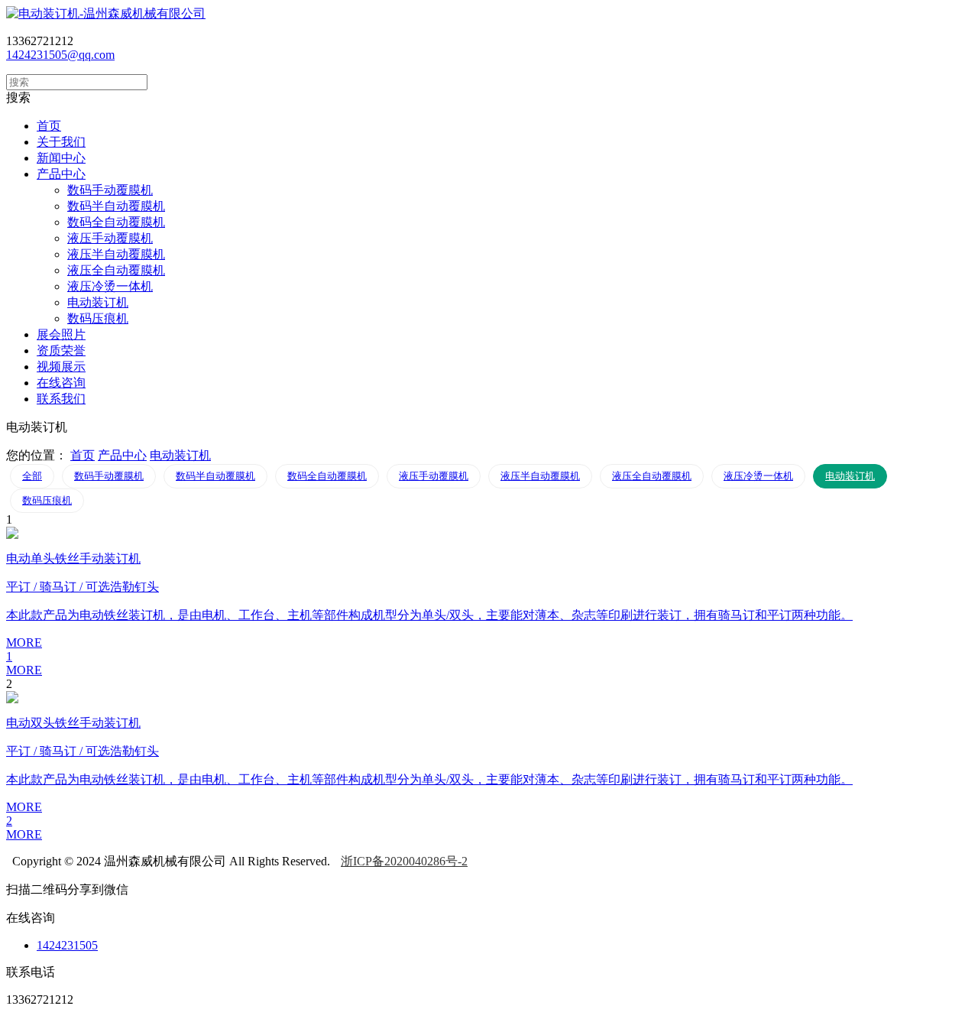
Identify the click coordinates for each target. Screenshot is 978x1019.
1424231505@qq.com (60, 54)
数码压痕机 (97, 318)
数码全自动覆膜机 (116, 222)
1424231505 (67, 945)
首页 (82, 455)
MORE (24, 670)
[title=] (106, 13)
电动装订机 (97, 302)
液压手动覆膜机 (110, 238)
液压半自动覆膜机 (116, 254)
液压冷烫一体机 (110, 286)
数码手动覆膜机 (110, 189)
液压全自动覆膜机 (116, 270)
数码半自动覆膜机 (116, 206)
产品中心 (122, 455)
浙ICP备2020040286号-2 (404, 861)
